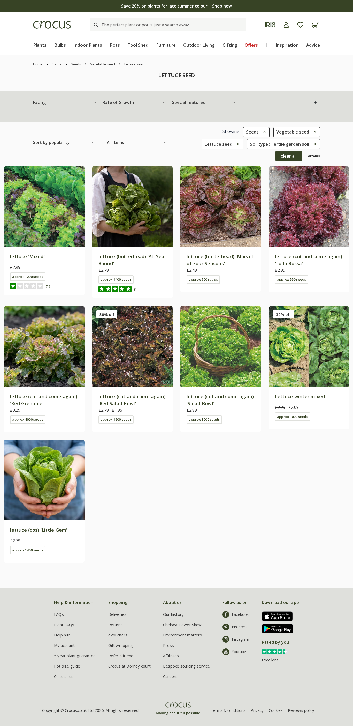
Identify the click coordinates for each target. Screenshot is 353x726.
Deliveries (117, 614)
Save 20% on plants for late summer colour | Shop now (176, 6)
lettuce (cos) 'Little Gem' (38, 530)
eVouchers (118, 635)
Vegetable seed (102, 64)
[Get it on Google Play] (275, 628)
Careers (170, 676)
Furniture (166, 45)
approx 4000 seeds (27, 419)
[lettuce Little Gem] (44, 480)
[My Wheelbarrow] (316, 25)
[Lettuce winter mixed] (309, 346)
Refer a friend (121, 655)
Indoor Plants (87, 45)
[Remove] (263, 132)
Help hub (62, 635)
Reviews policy (301, 710)
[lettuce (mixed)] (44, 206)
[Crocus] (52, 25)
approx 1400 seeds (116, 279)
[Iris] (270, 24)
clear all (289, 156)
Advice (313, 45)
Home (37, 64)
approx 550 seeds (291, 279)
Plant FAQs (64, 624)
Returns (115, 624)
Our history (173, 614)
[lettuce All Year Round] (132, 206)
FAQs (59, 614)
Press (168, 645)
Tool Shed (137, 45)
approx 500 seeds (203, 279)
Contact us (63, 676)
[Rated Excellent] (275, 651)
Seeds (76, 64)
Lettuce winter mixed (300, 396)
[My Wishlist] (300, 25)
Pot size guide (67, 666)
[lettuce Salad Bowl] (220, 346)
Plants (40, 45)
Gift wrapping (120, 645)
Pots (115, 45)
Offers (251, 45)
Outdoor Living (199, 45)
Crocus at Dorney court (129, 666)
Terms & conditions (228, 710)
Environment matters (182, 635)
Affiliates (171, 655)
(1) (48, 286)
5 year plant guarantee (75, 655)
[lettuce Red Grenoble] (44, 346)
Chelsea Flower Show (182, 624)
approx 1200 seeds (27, 276)
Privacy (257, 710)
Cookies (276, 710)
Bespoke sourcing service (186, 666)
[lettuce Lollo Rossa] (309, 206)
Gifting (229, 45)
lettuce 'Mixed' (27, 256)
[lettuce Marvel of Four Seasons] (220, 206)
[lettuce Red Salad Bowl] (132, 346)
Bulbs (60, 45)
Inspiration (286, 45)
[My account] (286, 25)
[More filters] (315, 103)
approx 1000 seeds (204, 419)
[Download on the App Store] (275, 616)
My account (64, 645)
